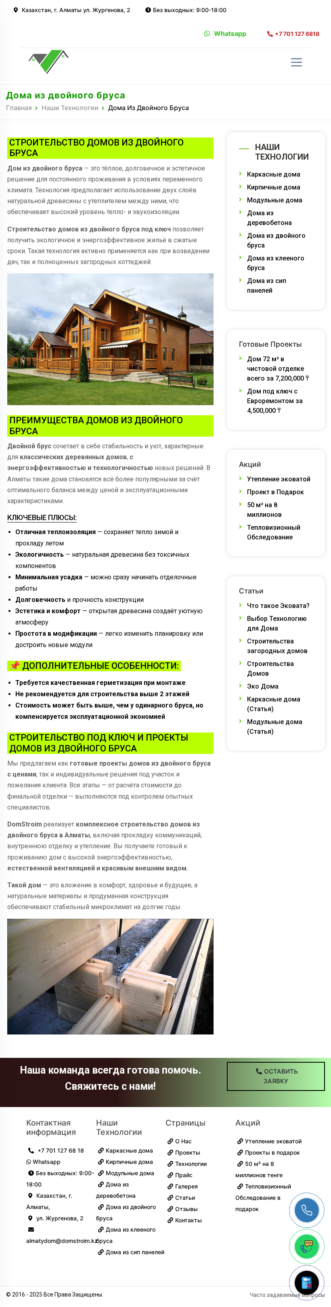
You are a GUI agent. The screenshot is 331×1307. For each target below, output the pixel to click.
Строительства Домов (270, 668)
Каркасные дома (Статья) (273, 704)
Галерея (186, 1186)
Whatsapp (230, 33)
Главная (19, 108)
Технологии (191, 1163)
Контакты (188, 1220)
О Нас (183, 1141)
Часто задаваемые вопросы (287, 1295)
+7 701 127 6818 (297, 34)
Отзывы (186, 1208)
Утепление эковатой (278, 479)
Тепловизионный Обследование (273, 532)
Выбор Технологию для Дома (277, 623)
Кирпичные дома (273, 187)
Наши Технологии (70, 108)
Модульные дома (274, 200)
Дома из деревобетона (269, 218)
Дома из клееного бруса (275, 263)
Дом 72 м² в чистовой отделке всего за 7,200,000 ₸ (278, 368)
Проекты (187, 1152)
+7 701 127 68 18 (60, 1150)
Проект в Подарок (275, 492)
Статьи (185, 1197)
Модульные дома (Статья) (274, 726)
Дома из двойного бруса (276, 240)
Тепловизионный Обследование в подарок (263, 1197)
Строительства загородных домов (277, 646)
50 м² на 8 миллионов (264, 509)
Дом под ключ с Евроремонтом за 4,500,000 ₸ (275, 400)
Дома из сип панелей (266, 285)
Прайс (184, 1175)
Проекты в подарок (272, 1152)
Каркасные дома (273, 174)
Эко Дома (263, 686)
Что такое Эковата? (278, 606)
